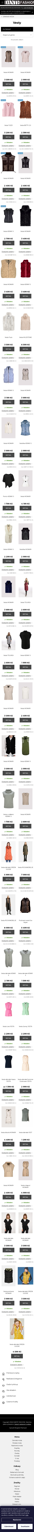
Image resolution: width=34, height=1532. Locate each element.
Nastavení (17, 1520)
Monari (17, 1489)
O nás (17, 1458)
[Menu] (2, 2)
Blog (17, 1470)
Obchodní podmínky (17, 1475)
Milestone (17, 1491)
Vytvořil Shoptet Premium (18, 1428)
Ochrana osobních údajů (17, 1477)
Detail (8, 84)
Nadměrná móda (17, 1445)
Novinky (17, 1451)
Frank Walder (17, 1496)
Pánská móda (17, 1443)
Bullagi (17, 1499)
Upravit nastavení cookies (22, 1424)
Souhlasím (25, 1526)
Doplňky (17, 1448)
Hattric (17, 1502)
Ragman (17, 1486)
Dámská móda (17, 1440)
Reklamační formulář (17, 1472)
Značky (17, 1453)
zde (27, 1515)
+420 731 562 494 (28, 7)
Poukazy (17, 1461)
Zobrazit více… (17, 1504)
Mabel (17, 1494)
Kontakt (17, 1456)
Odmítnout (8, 1526)
